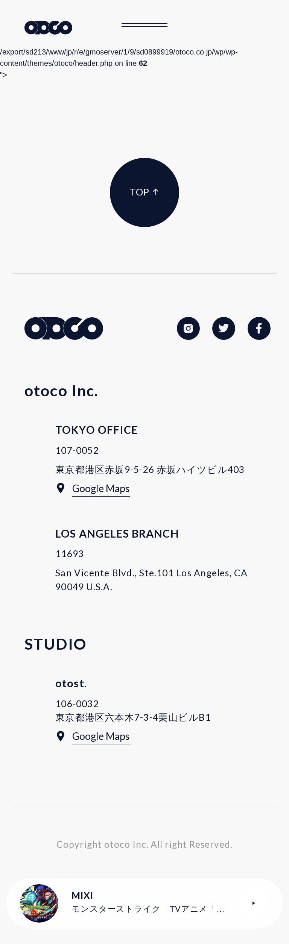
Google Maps (101, 488)
